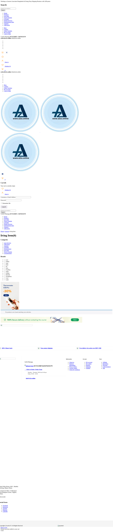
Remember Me (6, 203)
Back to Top (4, 527)
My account (89, 362)
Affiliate (105, 362)
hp (6, 266)
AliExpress (7, 244)
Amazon (7, 231)
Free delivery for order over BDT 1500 (90, 348)
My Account (7, 32)
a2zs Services (7, 243)
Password (3, 200)
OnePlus (8, 270)
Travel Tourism (8, 252)
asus (7, 263)
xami (7, 279)
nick (7, 268)
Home (2, 231)
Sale (104, 368)
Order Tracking (8, 31)
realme (7, 273)
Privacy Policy (73, 366)
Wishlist (7, 66)
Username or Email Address (8, 197)
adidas (7, 261)
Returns (88, 365)
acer (7, 260)
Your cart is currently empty (8, 186)
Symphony (9, 276)
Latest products (107, 366)
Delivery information (72, 364)
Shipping (88, 366)
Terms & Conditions (74, 369)
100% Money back (7, 348)
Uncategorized (8, 253)
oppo (7, 271)
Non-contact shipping (47, 348)
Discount (105, 365)
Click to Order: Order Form (33, 369)
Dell (7, 265)
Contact (6, 29)
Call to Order (7, 34)
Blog (5, 28)
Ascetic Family (73, 368)
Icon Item (6, 250)
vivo (7, 278)
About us (71, 362)
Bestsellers (105, 363)
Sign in (6, 62)
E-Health (6, 247)
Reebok (8, 275)
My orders (88, 363)
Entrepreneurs (7, 249)
